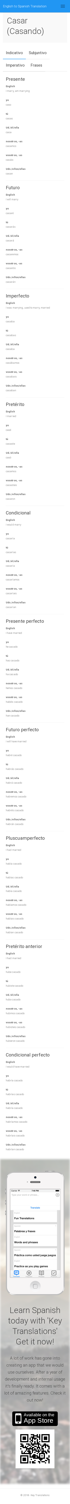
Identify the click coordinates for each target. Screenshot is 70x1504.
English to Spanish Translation (24, 6)
